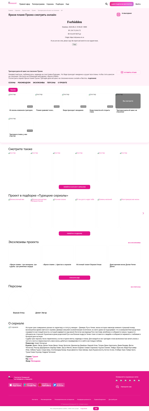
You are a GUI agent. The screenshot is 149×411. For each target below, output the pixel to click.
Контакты (35, 399)
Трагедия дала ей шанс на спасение (22, 71)
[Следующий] (143, 213)
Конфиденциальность (84, 399)
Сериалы (50, 4)
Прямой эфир (24, 4)
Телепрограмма (38, 4)
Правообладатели (100, 399)
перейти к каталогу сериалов (75, 187)
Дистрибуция (113, 399)
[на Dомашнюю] (12, 3)
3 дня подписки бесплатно (121, 4)
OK (96, 408)
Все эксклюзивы (134, 242)
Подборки (60, 4)
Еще (67, 4)
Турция (35, 357)
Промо (40, 71)
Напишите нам (126, 387)
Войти (138, 4)
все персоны (136, 287)
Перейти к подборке (74, 233)
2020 (31, 359)
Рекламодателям (46, 399)
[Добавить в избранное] (118, 14)
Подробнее (83, 408)
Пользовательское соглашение (64, 399)
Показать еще (74, 277)
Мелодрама (35, 361)
